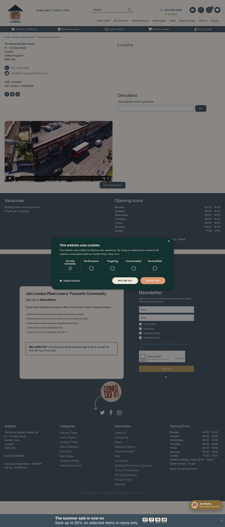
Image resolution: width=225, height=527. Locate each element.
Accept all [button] (152, 280)
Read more (114, 253)
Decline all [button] (125, 280)
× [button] (169, 241)
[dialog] (112, 263)
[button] (70, 280)
